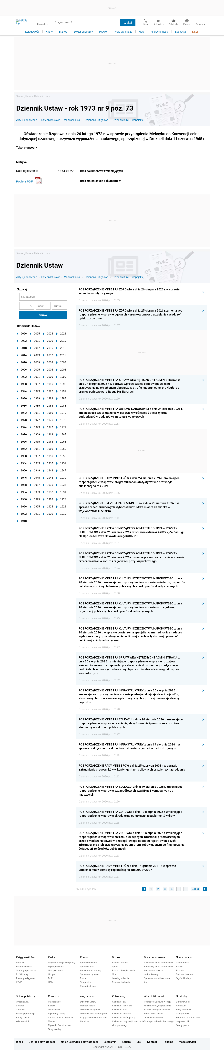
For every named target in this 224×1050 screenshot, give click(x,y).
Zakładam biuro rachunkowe (158, 962)
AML (146, 982)
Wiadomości (182, 962)
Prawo (103, 31)
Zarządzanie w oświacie (60, 1017)
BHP (50, 978)
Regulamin (109, 1041)
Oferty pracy (182, 1025)
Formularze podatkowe (188, 1017)
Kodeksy (84, 1021)
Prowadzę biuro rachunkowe (158, 966)
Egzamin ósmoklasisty (59, 1025)
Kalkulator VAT (119, 1009)
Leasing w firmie (120, 978)
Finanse (180, 970)
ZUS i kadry (22, 974)
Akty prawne (87, 996)
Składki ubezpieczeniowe (157, 1009)
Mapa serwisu (187, 1041)
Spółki (115, 966)
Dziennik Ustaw (42, 96)
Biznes (63, 31)
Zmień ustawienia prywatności (79, 1041)
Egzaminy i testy (56, 1013)
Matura (51, 1021)
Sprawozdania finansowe (157, 978)
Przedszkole (54, 1001)
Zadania (20, 1009)
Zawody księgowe (25, 978)
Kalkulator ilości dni (122, 1005)
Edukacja (180, 31)
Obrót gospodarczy (26, 970)
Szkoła (51, 1005)
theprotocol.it (182, 1021)
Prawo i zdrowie (88, 986)
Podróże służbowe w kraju (157, 1001)
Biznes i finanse (120, 962)
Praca (83, 978)
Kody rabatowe (184, 1009)
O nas (19, 1041)
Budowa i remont (184, 974)
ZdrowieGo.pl (183, 1001)
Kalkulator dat (119, 1001)
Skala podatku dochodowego (159, 1021)
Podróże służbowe (153, 1013)
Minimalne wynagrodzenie (157, 1005)
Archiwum (181, 1005)
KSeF (195, 31)
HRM (50, 982)
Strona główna (23, 96)
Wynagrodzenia (56, 966)
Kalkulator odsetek (121, 1013)
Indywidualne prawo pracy (61, 962)
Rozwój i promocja (25, 1013)
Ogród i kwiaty (183, 978)
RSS (138, 1041)
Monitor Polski (72, 120)
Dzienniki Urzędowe (96, 120)
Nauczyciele (54, 1009)
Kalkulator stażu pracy (123, 1017)
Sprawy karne (87, 966)
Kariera (126, 1041)
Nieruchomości (159, 31)
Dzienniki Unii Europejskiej (128, 120)
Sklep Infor (85, 982)
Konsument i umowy (90, 970)
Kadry (49, 31)
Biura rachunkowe (154, 957)
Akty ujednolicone (26, 120)
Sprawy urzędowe (89, 974)
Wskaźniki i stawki (154, 996)
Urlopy (51, 974)
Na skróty (181, 996)
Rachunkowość (24, 966)
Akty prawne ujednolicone (93, 1017)
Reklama (168, 1041)
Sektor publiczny (83, 31)
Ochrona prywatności (42, 1041)
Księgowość (32, 31)
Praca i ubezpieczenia (123, 970)
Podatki (20, 962)
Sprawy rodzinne (88, 962)
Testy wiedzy (54, 1029)
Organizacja (22, 1001)
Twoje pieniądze (122, 31)
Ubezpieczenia (55, 970)
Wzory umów (182, 1013)
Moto (141, 31)
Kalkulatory (118, 996)
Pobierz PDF (24, 181)
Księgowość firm (25, 957)
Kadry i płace (23, 1017)
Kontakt (152, 1041)
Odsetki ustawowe (153, 1017)
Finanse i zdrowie (121, 982)
